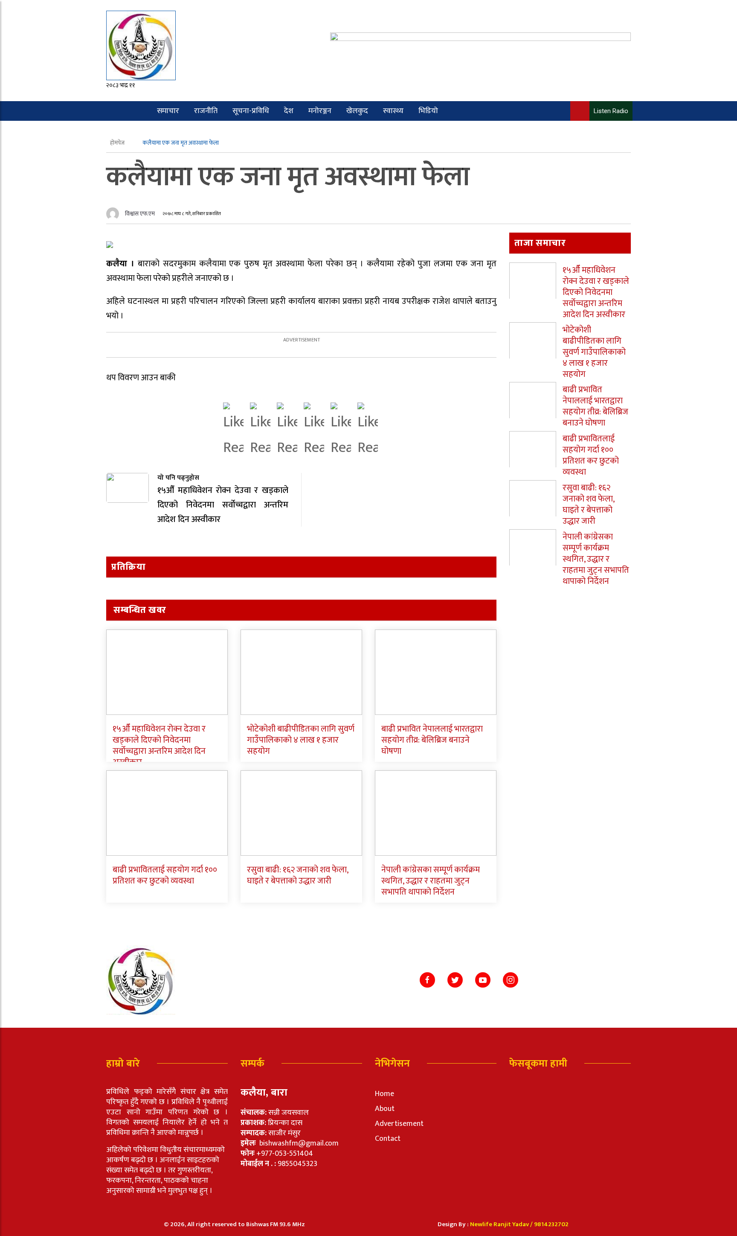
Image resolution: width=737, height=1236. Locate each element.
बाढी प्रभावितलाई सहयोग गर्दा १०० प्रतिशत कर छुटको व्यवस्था (165, 875)
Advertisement (399, 1123)
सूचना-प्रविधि (250, 111)
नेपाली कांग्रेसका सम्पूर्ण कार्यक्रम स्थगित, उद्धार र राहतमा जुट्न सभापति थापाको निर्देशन (430, 881)
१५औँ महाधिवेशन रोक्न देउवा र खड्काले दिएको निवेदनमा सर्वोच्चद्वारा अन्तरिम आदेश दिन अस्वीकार (159, 746)
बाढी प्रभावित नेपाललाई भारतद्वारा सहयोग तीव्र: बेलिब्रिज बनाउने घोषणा (432, 740)
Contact (387, 1138)
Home (384, 1093)
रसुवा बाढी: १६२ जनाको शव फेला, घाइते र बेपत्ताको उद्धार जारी (297, 875)
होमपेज (118, 143)
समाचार (168, 111)
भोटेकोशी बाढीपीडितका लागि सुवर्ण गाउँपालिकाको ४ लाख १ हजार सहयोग (300, 740)
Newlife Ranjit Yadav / (502, 1224)
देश (288, 111)
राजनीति (206, 111)
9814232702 (551, 1224)
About (385, 1108)
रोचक (139, 130)
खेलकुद (357, 111)
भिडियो (428, 111)
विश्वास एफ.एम (140, 214)
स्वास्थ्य (393, 111)
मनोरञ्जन (319, 111)
